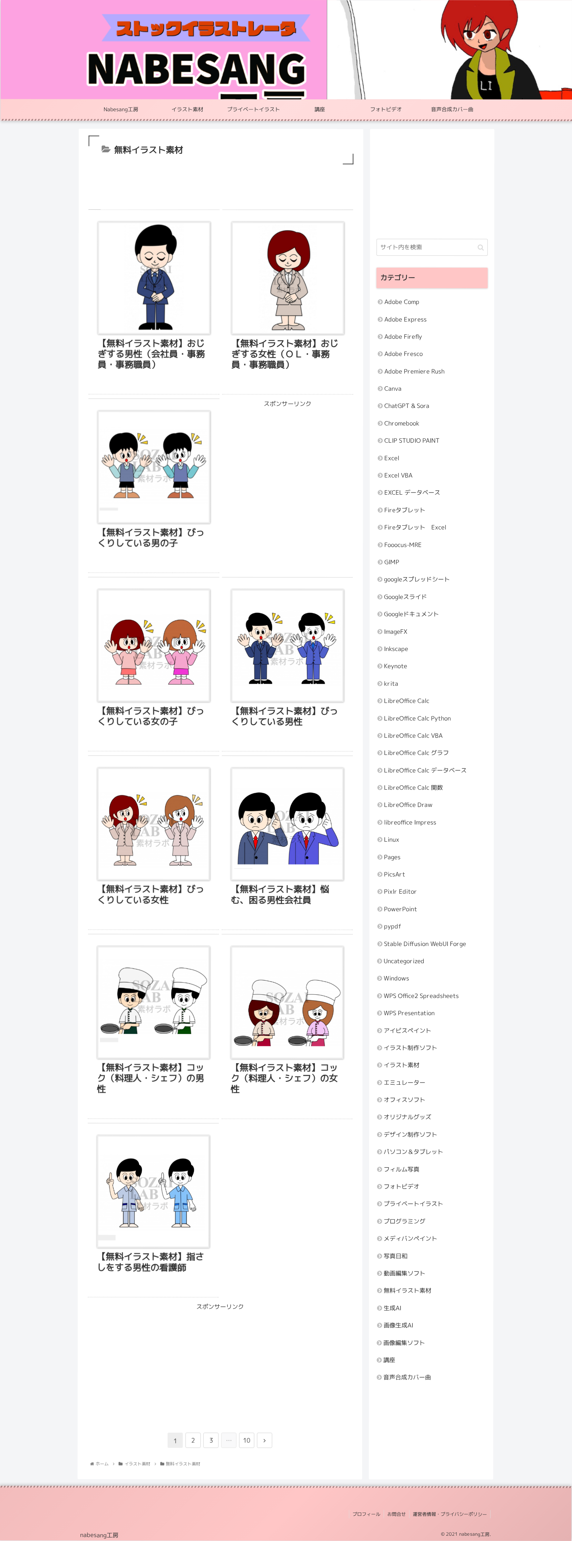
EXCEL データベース (412, 493)
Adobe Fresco (403, 354)
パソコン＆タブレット (413, 1152)
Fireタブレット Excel (415, 527)
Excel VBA (398, 475)
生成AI (392, 1308)
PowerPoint (400, 909)
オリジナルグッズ (407, 1117)
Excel (391, 458)
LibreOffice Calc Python (417, 718)
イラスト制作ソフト (410, 1048)
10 (246, 1440)
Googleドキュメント (411, 614)
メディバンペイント (410, 1239)
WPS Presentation (409, 1013)
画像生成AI (398, 1325)
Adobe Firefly (403, 336)
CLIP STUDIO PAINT (412, 441)
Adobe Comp (401, 302)
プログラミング (404, 1221)
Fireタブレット (404, 510)
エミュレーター (404, 1082)
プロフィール (366, 1514)
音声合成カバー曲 (407, 1377)
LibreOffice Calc (406, 701)
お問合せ (396, 1514)
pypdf (392, 926)
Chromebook (401, 423)
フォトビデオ (401, 1186)
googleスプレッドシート (417, 579)
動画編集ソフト (404, 1273)
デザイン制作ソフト (410, 1134)
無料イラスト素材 (407, 1291)
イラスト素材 (401, 1065)
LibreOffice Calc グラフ (416, 753)
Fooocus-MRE (403, 545)
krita (391, 683)
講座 (389, 1360)
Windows (396, 978)
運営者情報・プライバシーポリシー (450, 1514)
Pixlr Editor (400, 892)
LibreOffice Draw (408, 805)
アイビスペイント (407, 1030)
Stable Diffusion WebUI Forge (425, 944)
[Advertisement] (221, 184)
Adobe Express (405, 319)
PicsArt (394, 874)
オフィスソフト (404, 1100)
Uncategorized (404, 961)
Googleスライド (405, 597)
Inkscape (396, 649)
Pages (392, 857)
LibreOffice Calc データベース (425, 770)
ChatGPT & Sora (406, 406)
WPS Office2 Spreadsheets (421, 996)
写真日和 (395, 1256)
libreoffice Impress (410, 822)
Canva (393, 389)
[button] (481, 247)
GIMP (391, 562)
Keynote (395, 666)
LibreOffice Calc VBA (413, 735)
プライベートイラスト (413, 1204)
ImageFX (395, 631)
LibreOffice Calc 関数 (413, 787)
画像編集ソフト (404, 1343)
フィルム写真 (401, 1169)
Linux (391, 840)
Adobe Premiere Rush (414, 371)
